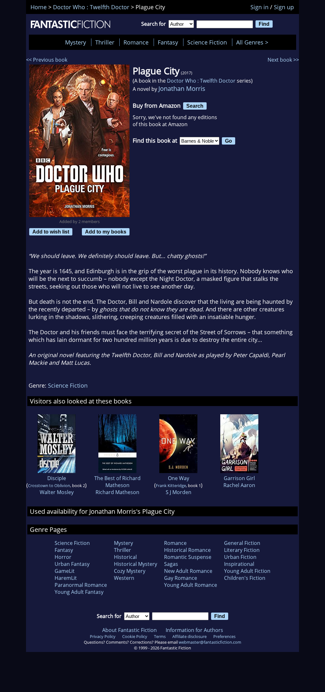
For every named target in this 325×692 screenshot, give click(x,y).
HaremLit (66, 577)
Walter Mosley (57, 492)
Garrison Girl (239, 478)
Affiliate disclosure (189, 636)
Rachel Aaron (239, 485)
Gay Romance (180, 577)
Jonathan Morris (181, 88)
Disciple (56, 478)
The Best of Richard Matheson (117, 482)
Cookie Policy (134, 636)
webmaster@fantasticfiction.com (210, 642)
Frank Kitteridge (171, 485)
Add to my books (105, 231)
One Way (178, 478)
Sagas (171, 563)
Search (194, 106)
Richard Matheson (117, 492)
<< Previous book (46, 59)
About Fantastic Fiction (129, 630)
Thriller (104, 42)
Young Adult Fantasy (79, 591)
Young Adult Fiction (247, 570)
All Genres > (253, 42)
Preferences (224, 636)
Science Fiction (207, 42)
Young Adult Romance (190, 584)
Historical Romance (187, 549)
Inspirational (239, 563)
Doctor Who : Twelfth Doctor (201, 80)
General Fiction (242, 542)
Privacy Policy (103, 636)
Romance (136, 42)
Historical (125, 556)
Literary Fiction (242, 549)
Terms (160, 636)
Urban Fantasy (72, 563)
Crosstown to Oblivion (49, 485)
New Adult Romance (188, 570)
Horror (63, 556)
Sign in (259, 7)
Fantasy (168, 42)
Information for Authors (194, 630)
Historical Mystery (135, 563)
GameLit (65, 570)
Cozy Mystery (129, 570)
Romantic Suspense (187, 556)
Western (124, 577)
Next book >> (283, 59)
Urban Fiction (240, 556)
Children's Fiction (244, 577)
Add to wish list (50, 231)
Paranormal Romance (81, 584)
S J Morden (178, 492)
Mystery (75, 42)
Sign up (284, 7)
